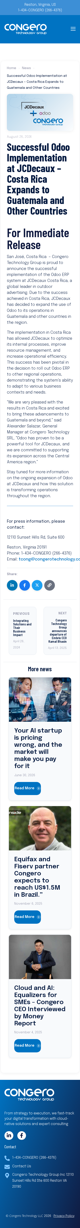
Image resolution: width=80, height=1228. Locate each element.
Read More (24, 788)
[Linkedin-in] (8, 1135)
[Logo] (25, 29)
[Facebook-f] (21, 1135)
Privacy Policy (64, 1216)
